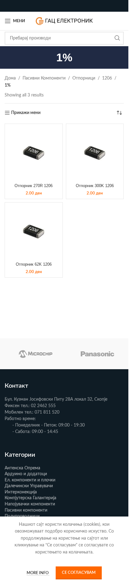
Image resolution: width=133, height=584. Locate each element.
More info (38, 573)
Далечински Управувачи (29, 486)
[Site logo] (64, 21)
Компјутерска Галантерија (30, 498)
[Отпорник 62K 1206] (33, 231)
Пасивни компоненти (26, 510)
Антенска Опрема (22, 468)
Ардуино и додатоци (26, 474)
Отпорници (83, 78)
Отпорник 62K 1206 (34, 264)
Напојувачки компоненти (30, 504)
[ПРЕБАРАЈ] (117, 38)
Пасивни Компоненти (44, 78)
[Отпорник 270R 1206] (33, 152)
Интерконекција (21, 492)
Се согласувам (79, 573)
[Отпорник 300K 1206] (95, 152)
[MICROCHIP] (35, 353)
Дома (10, 78)
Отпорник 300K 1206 (95, 186)
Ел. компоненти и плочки (30, 480)
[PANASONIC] (97, 353)
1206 (107, 78)
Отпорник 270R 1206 (34, 186)
